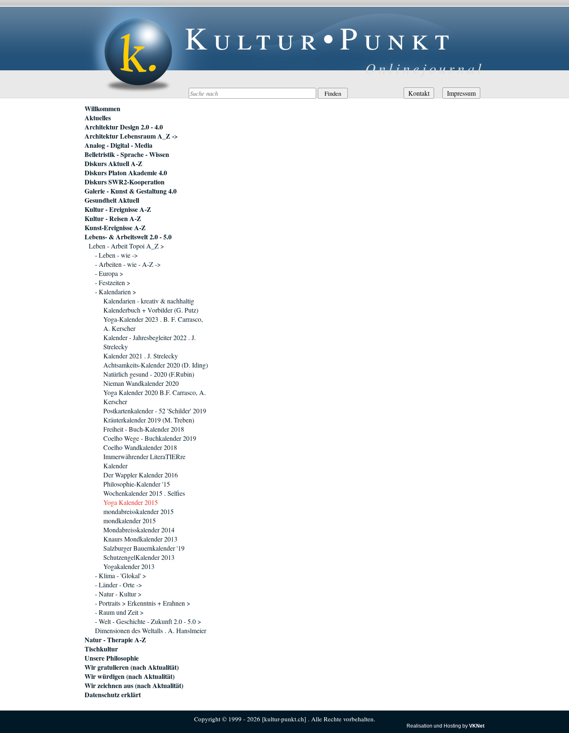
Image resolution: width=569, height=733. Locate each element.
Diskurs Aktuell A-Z (113, 163)
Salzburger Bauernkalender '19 (144, 548)
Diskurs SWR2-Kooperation (125, 181)
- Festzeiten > (112, 282)
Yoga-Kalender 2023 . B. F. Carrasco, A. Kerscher (153, 324)
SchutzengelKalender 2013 (139, 557)
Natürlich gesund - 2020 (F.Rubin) (148, 374)
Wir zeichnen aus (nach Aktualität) (134, 685)
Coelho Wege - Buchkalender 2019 (149, 438)
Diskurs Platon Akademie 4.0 (126, 172)
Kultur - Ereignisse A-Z (118, 209)
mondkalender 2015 (129, 520)
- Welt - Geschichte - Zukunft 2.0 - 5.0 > (148, 621)
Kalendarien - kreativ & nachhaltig (148, 300)
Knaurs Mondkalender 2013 (140, 538)
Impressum (461, 93)
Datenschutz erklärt (113, 694)
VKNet (476, 726)
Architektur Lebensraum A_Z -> (131, 136)
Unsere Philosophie (112, 658)
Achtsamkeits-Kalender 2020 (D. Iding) (155, 364)
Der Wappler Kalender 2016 (140, 474)
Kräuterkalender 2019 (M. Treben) (148, 419)
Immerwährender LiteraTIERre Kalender (144, 461)
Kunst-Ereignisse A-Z (115, 227)
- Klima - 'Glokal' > (120, 575)
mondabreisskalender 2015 (138, 511)
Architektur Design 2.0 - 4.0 (124, 127)
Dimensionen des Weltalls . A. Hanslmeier (150, 630)
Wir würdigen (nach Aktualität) (130, 676)
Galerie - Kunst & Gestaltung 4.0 (131, 191)
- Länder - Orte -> (118, 584)
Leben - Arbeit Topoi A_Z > (126, 245)
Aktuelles (98, 117)
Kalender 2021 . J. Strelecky (140, 355)
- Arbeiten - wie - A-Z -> (128, 264)
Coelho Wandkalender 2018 (140, 447)
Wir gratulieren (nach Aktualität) (132, 667)
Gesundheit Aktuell (112, 200)
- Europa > (109, 273)
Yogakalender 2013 (129, 566)
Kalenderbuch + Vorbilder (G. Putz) (150, 310)
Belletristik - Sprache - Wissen (127, 154)
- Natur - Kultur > (118, 593)
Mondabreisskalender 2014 (139, 529)
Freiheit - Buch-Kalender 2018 (143, 429)
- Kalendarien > (115, 291)
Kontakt (418, 93)
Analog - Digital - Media (118, 145)
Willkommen (102, 108)
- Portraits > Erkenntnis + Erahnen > (142, 603)
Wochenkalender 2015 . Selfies (144, 493)
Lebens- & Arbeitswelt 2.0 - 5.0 (128, 236)
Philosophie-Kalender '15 (136, 484)
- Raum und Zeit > (119, 612)
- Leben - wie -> (116, 255)
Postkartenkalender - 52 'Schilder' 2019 (154, 410)
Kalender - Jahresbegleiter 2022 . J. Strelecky (149, 342)
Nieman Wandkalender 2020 (141, 383)
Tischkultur (101, 648)
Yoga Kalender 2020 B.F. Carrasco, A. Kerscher (154, 397)
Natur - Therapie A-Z (115, 639)
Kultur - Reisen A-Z (113, 218)
